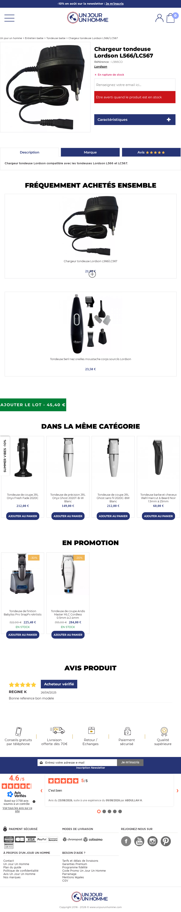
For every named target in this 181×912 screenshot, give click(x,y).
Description (29, 152)
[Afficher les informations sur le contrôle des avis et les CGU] (34, 801)
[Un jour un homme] (90, 896)
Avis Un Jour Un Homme (19, 874)
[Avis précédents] (41, 790)
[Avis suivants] (177, 790)
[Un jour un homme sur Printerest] (166, 841)
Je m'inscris (130, 762)
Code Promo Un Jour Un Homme (84, 870)
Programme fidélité (74, 867)
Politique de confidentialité (20, 870)
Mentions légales (73, 877)
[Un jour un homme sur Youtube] (139, 841)
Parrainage (69, 874)
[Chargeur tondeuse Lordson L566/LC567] (45, 86)
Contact (8, 860)
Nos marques (12, 877)
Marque (90, 152)
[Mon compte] (159, 17)
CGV (65, 880)
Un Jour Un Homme (16, 864)
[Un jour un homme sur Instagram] (152, 841)
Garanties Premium (74, 864)
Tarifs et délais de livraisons (80, 860)
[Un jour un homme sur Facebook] (126, 841)
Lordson (100, 67)
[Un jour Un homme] (89, 17)
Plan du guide (12, 867)
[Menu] (9, 17)
